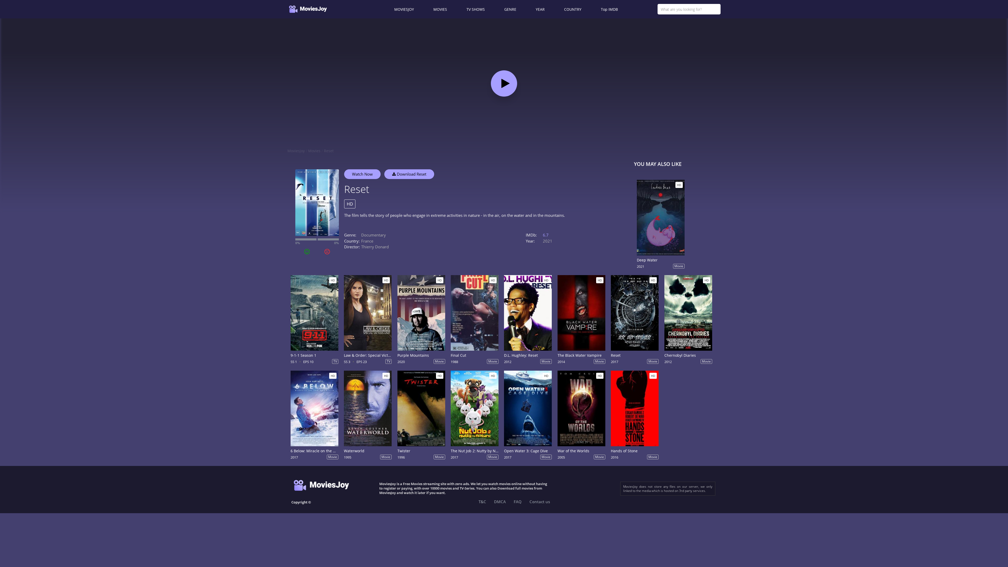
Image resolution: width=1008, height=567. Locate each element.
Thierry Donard (375, 246)
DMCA (500, 501)
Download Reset (411, 174)
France (367, 241)
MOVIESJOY (404, 9)
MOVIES (440, 9)
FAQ (518, 501)
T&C (482, 501)
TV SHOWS (475, 9)
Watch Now (362, 174)
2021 (547, 241)
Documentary (373, 235)
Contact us (539, 501)
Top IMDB (609, 9)
